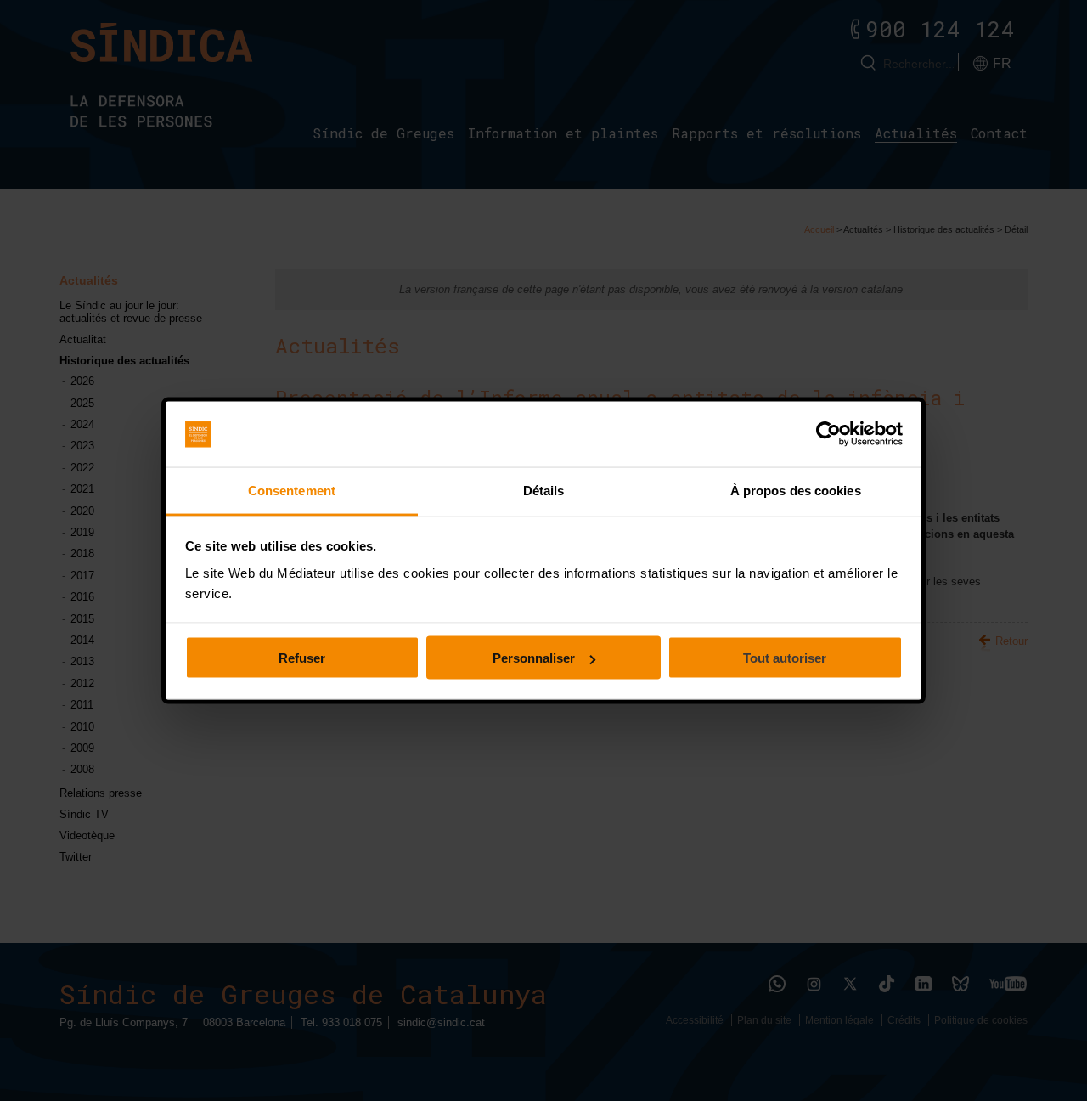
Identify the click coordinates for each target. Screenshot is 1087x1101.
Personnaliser (534, 658)
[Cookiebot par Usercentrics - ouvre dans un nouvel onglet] (828, 434)
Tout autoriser (784, 658)
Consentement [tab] (291, 490)
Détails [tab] (544, 490)
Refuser (302, 658)
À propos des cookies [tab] (795, 490)
